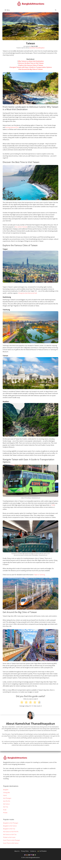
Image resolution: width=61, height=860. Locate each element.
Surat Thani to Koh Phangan (11, 840)
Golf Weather (43, 851)
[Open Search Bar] (55, 10)
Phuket (5, 812)
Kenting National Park (12, 127)
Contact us (33, 851)
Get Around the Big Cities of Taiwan (31, 69)
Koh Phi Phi (6, 801)
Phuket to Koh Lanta (9, 837)
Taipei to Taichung (39, 575)
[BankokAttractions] (30, 3)
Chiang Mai (6, 792)
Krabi (4, 810)
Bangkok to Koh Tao (9, 829)
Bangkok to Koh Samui (10, 826)
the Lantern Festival (21, 227)
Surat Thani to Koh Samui (10, 843)
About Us (16, 851)
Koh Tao (5, 807)
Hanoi (5, 795)
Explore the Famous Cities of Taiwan (31, 65)
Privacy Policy (25, 851)
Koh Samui (6, 804)
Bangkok (5, 790)
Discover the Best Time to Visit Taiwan (31, 63)
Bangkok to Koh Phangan (10, 823)
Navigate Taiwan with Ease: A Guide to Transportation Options (31, 67)
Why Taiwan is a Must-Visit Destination (31, 61)
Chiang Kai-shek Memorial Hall (27, 293)
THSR (53, 505)
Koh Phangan (7, 798)
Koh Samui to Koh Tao (9, 834)
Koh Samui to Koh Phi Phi (10, 831)
